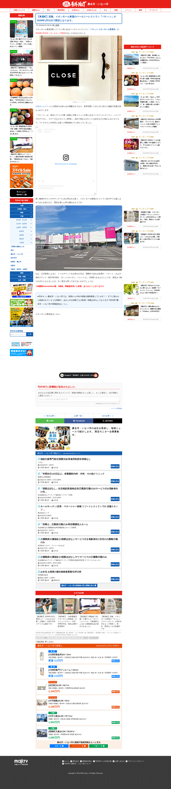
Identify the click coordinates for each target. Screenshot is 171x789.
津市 (12, 250)
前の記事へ (51, 416)
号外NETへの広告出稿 (103, 761)
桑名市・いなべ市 (98, 4)
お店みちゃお (92, 10)
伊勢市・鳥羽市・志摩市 (19, 269)
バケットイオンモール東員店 (79, 638)
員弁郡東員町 (94, 638)
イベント (128, 10)
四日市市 (14, 258)
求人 (48, 10)
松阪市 (13, 265)
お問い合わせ (120, 761)
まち (105, 10)
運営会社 (75, 761)
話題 (116, 10)
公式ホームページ (42, 106)
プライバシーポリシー (136, 761)
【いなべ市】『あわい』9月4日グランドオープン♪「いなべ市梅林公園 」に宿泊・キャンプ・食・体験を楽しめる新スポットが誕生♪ (150, 102)
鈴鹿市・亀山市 (16, 262)
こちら (64, 304)
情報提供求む (87, 761)
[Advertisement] (142, 28)
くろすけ (50, 642)
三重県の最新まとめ (17, 246)
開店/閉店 (61, 10)
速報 (140, 10)
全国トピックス (19, 10)
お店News (75, 10)
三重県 (56, 25)
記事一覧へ (79, 416)
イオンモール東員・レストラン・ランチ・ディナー (52, 638)
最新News (36, 10)
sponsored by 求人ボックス (71, 453)
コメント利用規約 (116, 408)
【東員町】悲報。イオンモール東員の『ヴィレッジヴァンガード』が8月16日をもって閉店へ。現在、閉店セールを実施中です (150, 217)
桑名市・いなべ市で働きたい (49, 453)
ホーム (66, 761)
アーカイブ (153, 10)
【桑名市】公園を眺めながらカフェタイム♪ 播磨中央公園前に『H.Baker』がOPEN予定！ (150, 309)
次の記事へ (106, 416)
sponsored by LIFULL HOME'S (107, 646)
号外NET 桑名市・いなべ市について (77, 764)
